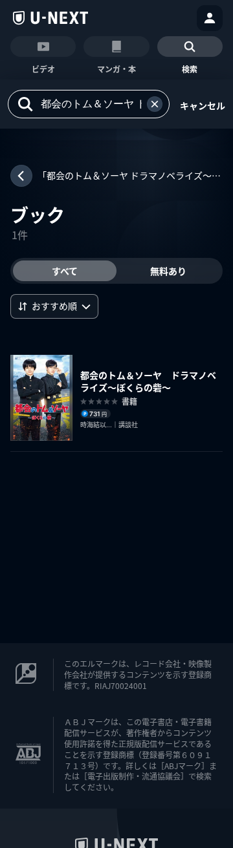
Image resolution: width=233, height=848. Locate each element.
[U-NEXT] (50, 18)
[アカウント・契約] (210, 18)
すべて (65, 270)
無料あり (168, 270)
